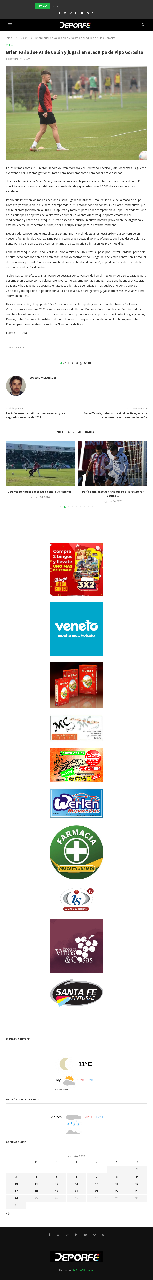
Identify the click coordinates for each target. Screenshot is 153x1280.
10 (16, 1184)
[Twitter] (65, 13)
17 (16, 1191)
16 (136, 1184)
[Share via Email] (89, 363)
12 (56, 1184)
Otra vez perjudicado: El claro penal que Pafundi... (66, 6)
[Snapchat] (88, 13)
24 (16, 1198)
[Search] (143, 25)
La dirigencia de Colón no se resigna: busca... (112, 491)
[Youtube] (82, 13)
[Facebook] (59, 13)
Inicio (9, 38)
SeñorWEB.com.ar (83, 1270)
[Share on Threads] (80, 363)
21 (96, 1191)
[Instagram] (71, 13)
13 (76, 1184)
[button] (53, 6)
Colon (24, 38)
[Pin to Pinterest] (77, 363)
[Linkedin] (76, 13)
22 (116, 1191)
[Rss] (93, 13)
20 (76, 1191)
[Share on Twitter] (72, 363)
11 (36, 1184)
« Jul (8, 1213)
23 (136, 1191)
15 (116, 1184)
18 (36, 1191)
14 (96, 1184)
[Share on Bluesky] (85, 363)
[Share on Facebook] (69, 363)
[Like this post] (64, 363)
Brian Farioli (16, 347)
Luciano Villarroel (43, 377)
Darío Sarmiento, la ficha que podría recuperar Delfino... (40, 493)
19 (56, 1191)
